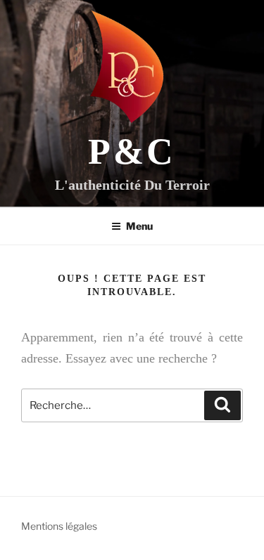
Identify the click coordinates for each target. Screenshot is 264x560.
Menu (139, 226)
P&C (132, 151)
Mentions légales (59, 526)
